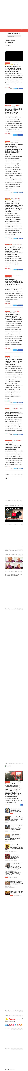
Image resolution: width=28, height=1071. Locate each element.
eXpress (18, 105)
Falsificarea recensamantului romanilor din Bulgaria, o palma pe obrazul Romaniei (13, 446)
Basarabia (8, 105)
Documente (9, 275)
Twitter (15, 88)
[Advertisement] (14, 14)
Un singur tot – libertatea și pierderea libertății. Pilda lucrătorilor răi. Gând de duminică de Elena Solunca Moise (14, 884)
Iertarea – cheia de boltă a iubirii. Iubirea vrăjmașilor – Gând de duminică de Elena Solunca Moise (16, 827)
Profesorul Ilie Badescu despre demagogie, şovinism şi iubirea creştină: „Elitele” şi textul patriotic (14, 317)
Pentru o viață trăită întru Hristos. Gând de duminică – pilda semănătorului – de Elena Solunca (16, 818)
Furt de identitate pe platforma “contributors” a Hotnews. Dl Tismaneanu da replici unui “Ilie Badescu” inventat (14, 283)
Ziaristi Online (14, 33)
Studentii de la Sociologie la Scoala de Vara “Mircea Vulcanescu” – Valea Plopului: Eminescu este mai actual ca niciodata (14, 251)
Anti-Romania (9, 440)
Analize (8, 311)
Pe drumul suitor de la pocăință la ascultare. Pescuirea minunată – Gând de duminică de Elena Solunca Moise (13, 837)
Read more (7, 87)
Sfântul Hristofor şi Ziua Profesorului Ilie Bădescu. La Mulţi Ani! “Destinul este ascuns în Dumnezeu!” (13, 69)
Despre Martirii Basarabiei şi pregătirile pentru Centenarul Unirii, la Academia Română (13, 111)
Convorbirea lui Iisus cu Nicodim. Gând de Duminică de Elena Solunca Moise (15, 856)
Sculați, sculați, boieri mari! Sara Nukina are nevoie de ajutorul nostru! (16, 892)
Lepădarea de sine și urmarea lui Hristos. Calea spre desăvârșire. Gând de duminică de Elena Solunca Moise (14, 847)
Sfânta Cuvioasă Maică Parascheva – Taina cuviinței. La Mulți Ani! (15, 810)
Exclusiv (8, 141)
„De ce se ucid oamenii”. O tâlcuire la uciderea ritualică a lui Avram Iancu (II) (14, 413)
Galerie (8, 198)
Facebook (20, 88)
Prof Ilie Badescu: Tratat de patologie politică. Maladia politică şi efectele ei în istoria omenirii (13, 362)
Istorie (8, 408)
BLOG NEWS (9, 244)
